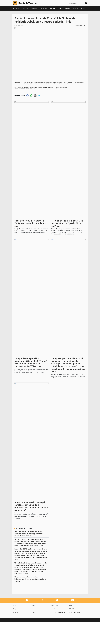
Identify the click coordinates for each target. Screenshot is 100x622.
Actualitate (16, 8)
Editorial (76, 8)
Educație (67, 8)
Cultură (60, 8)
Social (83, 8)
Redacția (15, 612)
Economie (44, 8)
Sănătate (52, 8)
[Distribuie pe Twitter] (39, 95)
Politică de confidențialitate (57, 612)
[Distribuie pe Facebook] (27, 95)
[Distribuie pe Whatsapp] (31, 95)
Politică (25, 8)
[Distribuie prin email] (35, 95)
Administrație (34, 8)
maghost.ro (63, 620)
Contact (34, 612)
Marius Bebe (82, 25)
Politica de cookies (74, 612)
